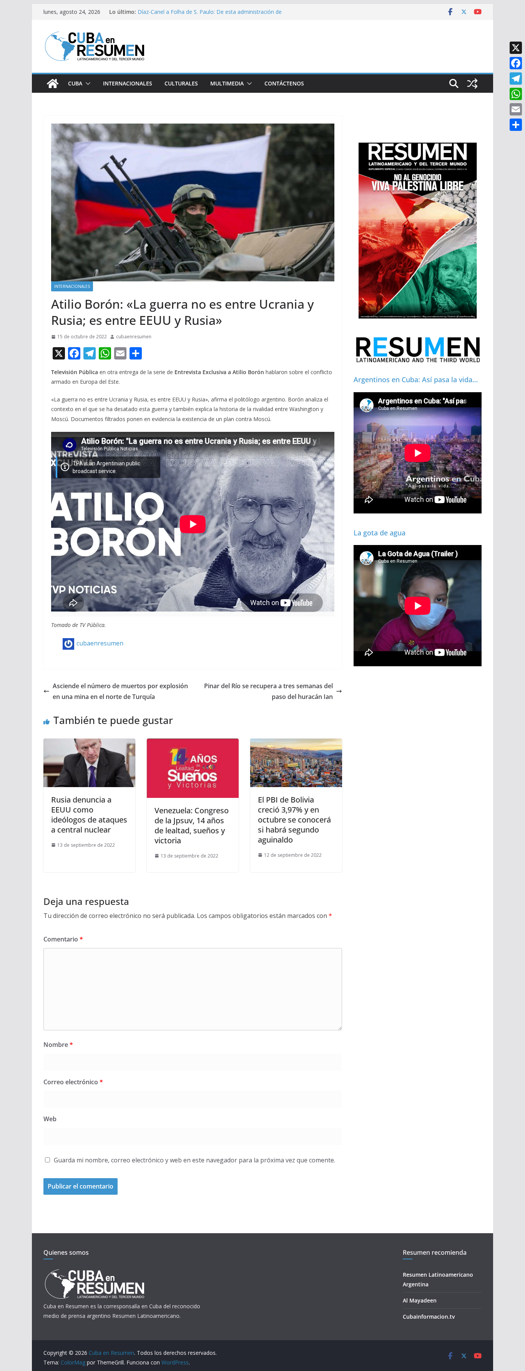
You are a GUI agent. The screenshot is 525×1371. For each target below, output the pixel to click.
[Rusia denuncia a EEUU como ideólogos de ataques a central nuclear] (89, 744)
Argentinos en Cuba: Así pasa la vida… (416, 379)
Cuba (75, 83)
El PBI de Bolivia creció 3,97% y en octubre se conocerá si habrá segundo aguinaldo (294, 819)
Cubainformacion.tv (429, 1316)
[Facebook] (515, 63)
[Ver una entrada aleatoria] (472, 83)
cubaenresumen (133, 336)
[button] (86, 83)
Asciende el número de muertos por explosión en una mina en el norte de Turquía (120, 691)
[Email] (515, 109)
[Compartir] (515, 124)
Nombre (58, 1044)
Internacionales (127, 83)
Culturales (181, 83)
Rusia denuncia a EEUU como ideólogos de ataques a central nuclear (89, 814)
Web (49, 1119)
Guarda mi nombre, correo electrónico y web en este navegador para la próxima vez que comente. (194, 1160)
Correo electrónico (73, 1082)
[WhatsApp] (515, 94)
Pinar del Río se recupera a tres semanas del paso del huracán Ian (268, 691)
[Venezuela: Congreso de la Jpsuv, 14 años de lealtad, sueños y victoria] (193, 744)
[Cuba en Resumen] (52, 83)
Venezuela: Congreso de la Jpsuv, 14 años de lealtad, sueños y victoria (192, 825)
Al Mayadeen (420, 1300)
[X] (515, 47)
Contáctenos (284, 83)
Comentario (63, 939)
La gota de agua (379, 532)
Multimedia (227, 83)
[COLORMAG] (94, 1271)
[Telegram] (515, 78)
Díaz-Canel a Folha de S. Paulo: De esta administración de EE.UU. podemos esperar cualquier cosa (210, 15)
